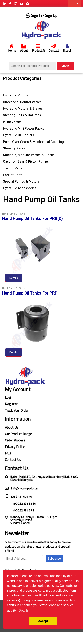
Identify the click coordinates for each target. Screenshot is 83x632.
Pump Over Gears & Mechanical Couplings (34, 142)
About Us (11, 427)
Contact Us (13, 459)
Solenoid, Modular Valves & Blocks (29, 155)
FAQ (8, 453)
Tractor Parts (13, 168)
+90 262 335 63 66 (24, 503)
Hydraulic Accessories (19, 188)
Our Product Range (18, 433)
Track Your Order (16, 410)
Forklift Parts (12, 175)
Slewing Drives (14, 148)
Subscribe (54, 558)
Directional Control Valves (22, 102)
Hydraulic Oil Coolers (18, 135)
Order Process (15, 440)
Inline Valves (12, 122)
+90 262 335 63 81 (24, 510)
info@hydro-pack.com (24, 488)
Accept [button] (43, 621)
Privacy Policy (15, 446)
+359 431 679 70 (21, 496)
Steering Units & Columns (22, 115)
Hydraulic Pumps (15, 95)
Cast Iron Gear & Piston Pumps (26, 162)
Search (65, 66)
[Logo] (41, 30)
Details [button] (24, 610)
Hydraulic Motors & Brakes (23, 108)
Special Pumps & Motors (21, 181)
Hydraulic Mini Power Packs (23, 128)
